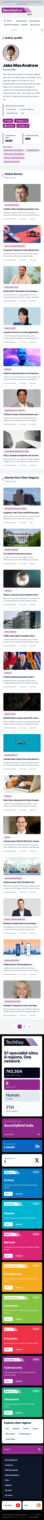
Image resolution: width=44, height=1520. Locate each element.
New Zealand (10, 1434)
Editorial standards (12, 1475)
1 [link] (19, 1027)
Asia (7, 1428)
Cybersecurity (34, 21)
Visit (7, 1194)
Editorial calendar (11, 1470)
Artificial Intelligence (13, 150)
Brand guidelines (11, 1460)
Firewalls (24, 25)
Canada (26, 1428)
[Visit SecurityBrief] (16, 1360)
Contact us (20, 121)
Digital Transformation (14, 158)
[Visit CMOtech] (16, 1234)
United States (10, 1439)
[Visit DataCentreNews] (16, 1266)
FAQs (7, 1480)
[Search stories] (39, 1449)
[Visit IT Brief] (16, 1329)
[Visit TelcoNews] (16, 1391)
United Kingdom (25, 1434)
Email (9, 121)
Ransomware (35, 25)
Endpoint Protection (11, 25)
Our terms (8, 1495)
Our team (21, 126)
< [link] (14, 1026)
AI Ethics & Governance (13, 154)
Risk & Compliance (11, 162)
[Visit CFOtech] (16, 1172)
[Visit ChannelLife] (16, 1204)
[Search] (31, 30)
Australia (16, 1428)
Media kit (19, 1194)
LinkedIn (10, 126)
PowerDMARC (34, 1517)
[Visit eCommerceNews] (16, 1298)
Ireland (35, 1428)
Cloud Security (21, 21)
